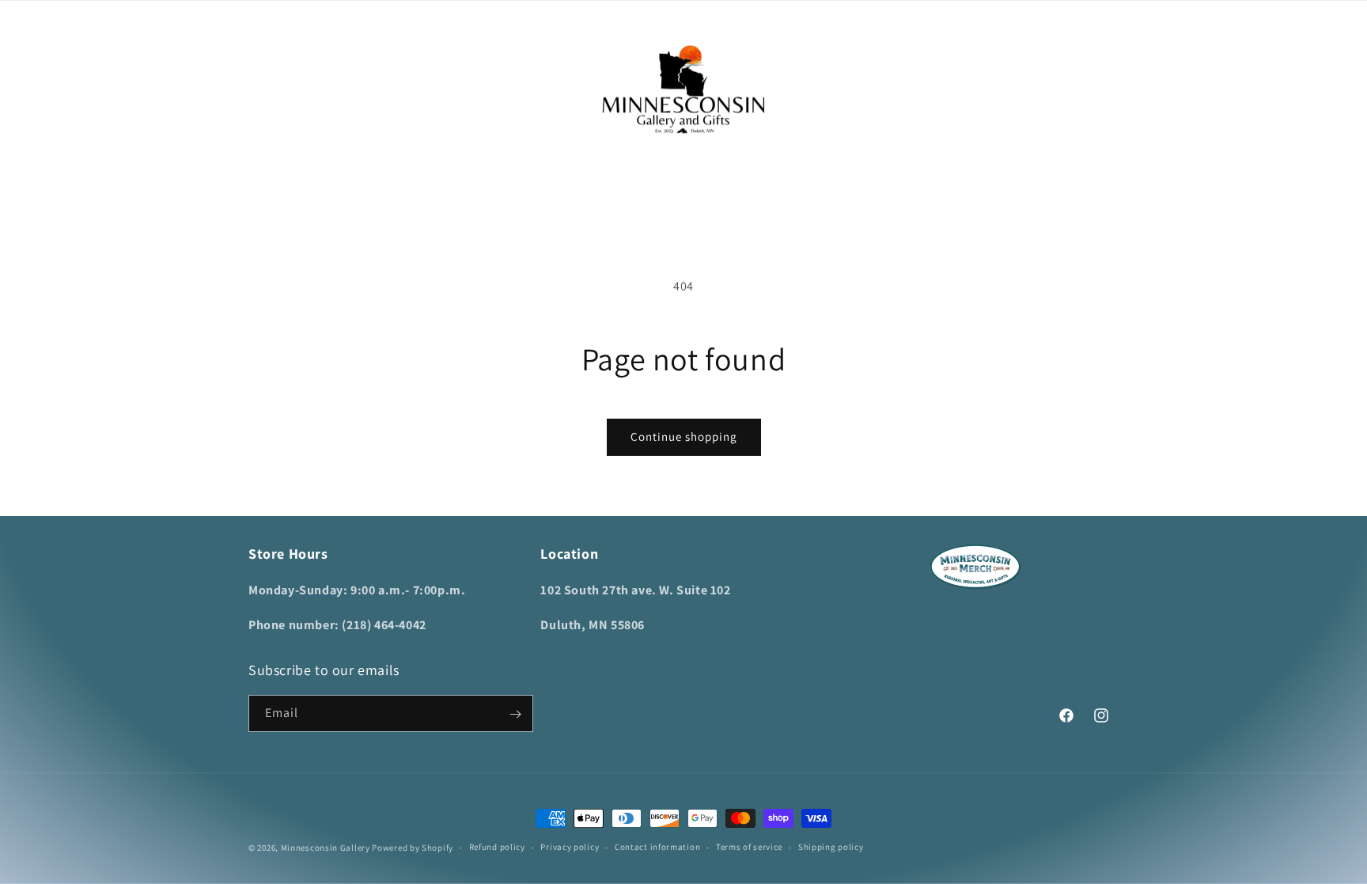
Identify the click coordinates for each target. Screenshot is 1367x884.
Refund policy (497, 846)
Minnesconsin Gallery (325, 847)
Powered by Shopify (412, 847)
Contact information (657, 846)
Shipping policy (831, 846)
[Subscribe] (515, 714)
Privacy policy (569, 846)
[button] (265, 89)
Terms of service (749, 846)
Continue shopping (683, 436)
